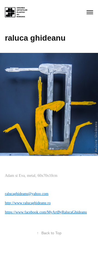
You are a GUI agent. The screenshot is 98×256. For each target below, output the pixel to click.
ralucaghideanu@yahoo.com (26, 194)
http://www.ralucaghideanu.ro (28, 203)
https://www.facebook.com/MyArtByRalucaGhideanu (46, 212)
